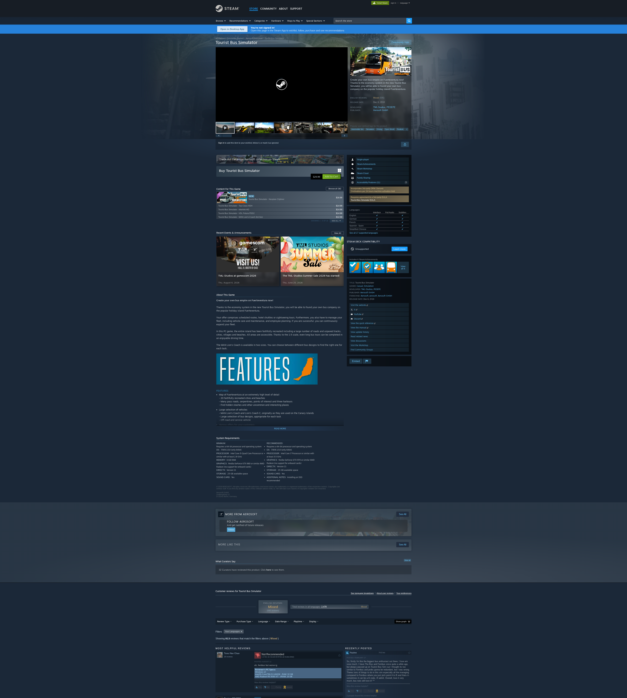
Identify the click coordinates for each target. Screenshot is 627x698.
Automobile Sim (357, 129)
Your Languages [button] (232, 631)
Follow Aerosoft (240, 521)
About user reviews (385, 593)
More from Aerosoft (241, 514)
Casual (360, 286)
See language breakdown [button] (362, 593)
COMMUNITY (268, 8)
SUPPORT (296, 8)
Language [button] (263, 621)
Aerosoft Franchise (254, 38)
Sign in (221, 143)
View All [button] (337, 233)
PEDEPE (391, 107)
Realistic (400, 129)
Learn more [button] (400, 249)
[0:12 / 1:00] (282, 84)
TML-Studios (379, 107)
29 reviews (228, 657)
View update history (360, 332)
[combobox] (370, 21)
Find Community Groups (362, 349)
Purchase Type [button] (244, 621)
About (283, 8)
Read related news (359, 336)
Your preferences (403, 593)
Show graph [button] (401, 621)
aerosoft (373, 296)
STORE (253, 8)
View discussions (358, 341)
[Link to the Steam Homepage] (227, 11)
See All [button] (335, 221)
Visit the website (359, 305)
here (268, 569)
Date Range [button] (281, 621)
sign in (393, 3)
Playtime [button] (298, 621)
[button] (221, 21)
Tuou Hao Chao (232, 653)
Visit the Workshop (359, 345)
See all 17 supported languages (363, 233)
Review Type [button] (223, 621)
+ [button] (406, 129)
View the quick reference (362, 323)
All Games (220, 38)
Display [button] (312, 621)
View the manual (359, 327)
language (404, 3)
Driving (379, 129)
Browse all (335, 189)
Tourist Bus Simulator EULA (363, 200)
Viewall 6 (403, 267)
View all (407, 560)
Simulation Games (235, 38)
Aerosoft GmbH (380, 110)
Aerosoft (364, 296)
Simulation (370, 129)
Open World (389, 129)
